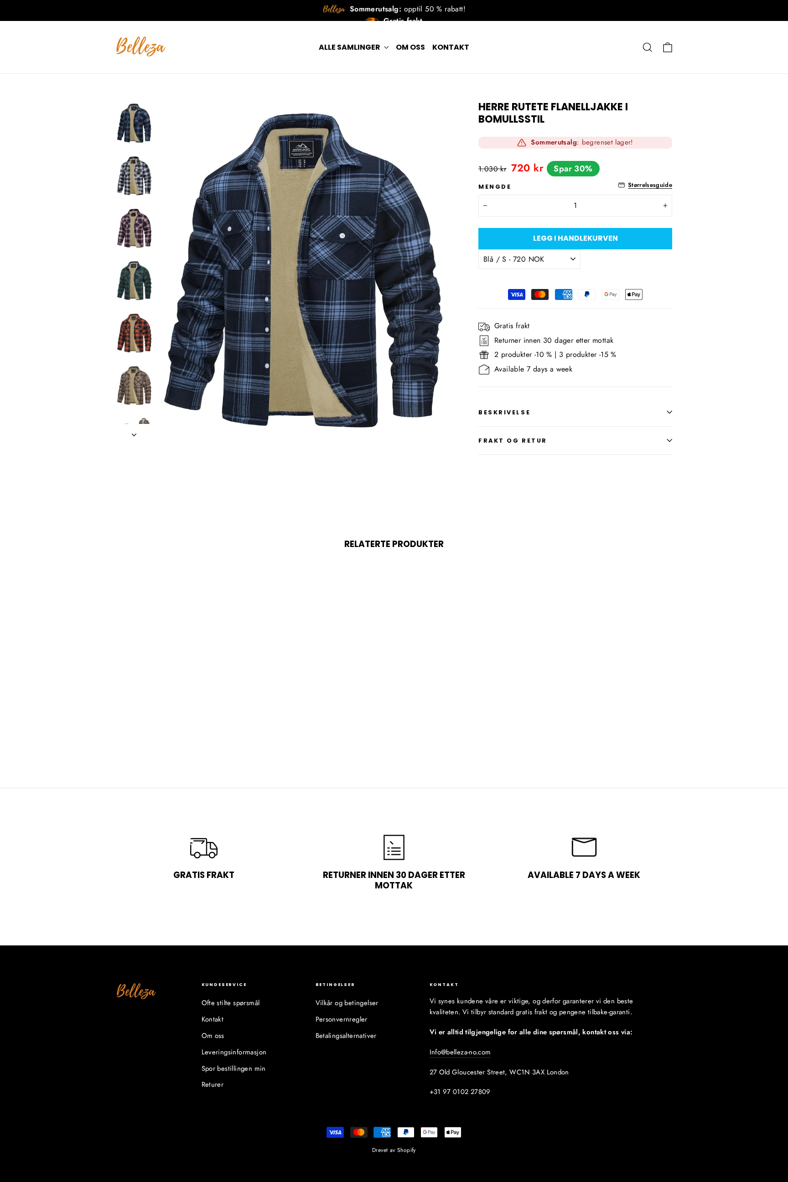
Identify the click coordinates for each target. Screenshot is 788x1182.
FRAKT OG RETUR (512, 440)
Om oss (410, 47)
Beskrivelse (504, 412)
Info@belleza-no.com (460, 1052)
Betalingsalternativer (346, 1036)
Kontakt (450, 47)
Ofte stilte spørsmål (231, 1003)
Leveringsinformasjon (234, 1052)
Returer (213, 1084)
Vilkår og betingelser (347, 1003)
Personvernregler (342, 1019)
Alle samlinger (350, 47)
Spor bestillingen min (234, 1068)
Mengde (494, 186)
